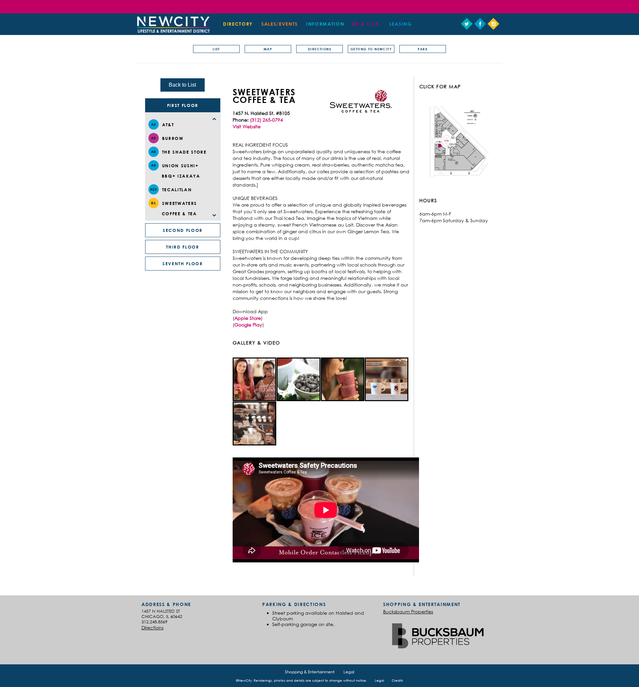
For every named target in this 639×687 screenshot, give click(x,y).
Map (268, 49)
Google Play (248, 325)
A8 (153, 152)
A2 (153, 124)
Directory (238, 24)
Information (325, 24)
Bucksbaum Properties (408, 611)
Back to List (182, 85)
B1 (153, 203)
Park (423, 49)
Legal (348, 671)
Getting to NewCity (371, 49)
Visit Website (247, 126)
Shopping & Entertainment (309, 671)
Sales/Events (279, 24)
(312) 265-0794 (266, 120)
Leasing (400, 24)
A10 (153, 189)
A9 (153, 165)
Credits (397, 680)
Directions (319, 49)
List (216, 49)
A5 (153, 138)
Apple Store (247, 318)
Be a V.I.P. (366, 24)
